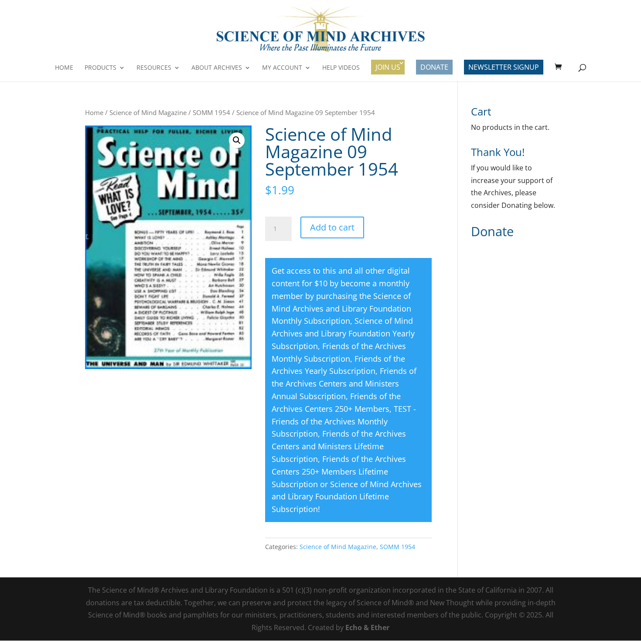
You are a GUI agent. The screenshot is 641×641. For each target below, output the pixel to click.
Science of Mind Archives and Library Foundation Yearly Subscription (343, 333)
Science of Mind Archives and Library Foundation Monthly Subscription (341, 308)
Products (100, 67)
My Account (282, 67)
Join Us (387, 67)
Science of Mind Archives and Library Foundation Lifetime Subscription (347, 497)
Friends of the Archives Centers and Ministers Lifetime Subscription (339, 446)
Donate (434, 67)
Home (64, 67)
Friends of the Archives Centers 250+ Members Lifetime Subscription (339, 471)
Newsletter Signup (503, 67)
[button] (237, 140)
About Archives (216, 67)
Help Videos (341, 67)
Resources (153, 67)
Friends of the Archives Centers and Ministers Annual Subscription (344, 383)
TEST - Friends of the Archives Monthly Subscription (344, 421)
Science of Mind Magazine (148, 112)
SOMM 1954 (211, 112)
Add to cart (332, 227)
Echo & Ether (367, 627)
